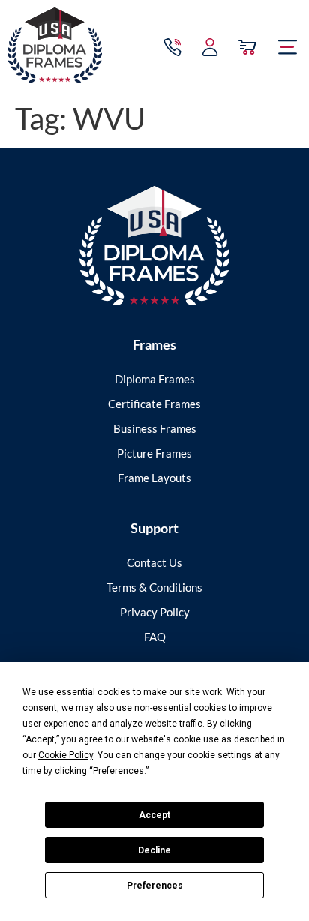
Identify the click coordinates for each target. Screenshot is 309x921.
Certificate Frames (154, 403)
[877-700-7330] (172, 47)
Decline (154, 850)
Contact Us (154, 562)
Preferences (155, 885)
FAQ (155, 637)
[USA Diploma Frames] (155, 245)
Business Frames (154, 428)
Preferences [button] (118, 771)
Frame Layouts (154, 477)
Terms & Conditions (154, 587)
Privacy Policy (155, 612)
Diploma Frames (155, 379)
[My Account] (210, 47)
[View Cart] (247, 47)
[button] (288, 47)
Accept (154, 815)
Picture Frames (154, 453)
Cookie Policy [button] (65, 755)
